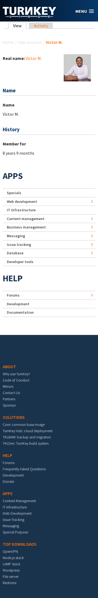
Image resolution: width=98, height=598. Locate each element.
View (19, 25)
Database (15, 253)
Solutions (14, 417)
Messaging (16, 235)
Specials (14, 192)
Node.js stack (13, 557)
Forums (13, 295)
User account (29, 42)
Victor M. (34, 58)
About (9, 366)
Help (13, 278)
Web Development (17, 513)
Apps (13, 175)
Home (8, 42)
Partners (9, 398)
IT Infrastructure (21, 210)
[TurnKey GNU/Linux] (29, 16)
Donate (8, 481)
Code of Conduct (16, 380)
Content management (25, 218)
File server (11, 576)
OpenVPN (10, 551)
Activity (41, 25)
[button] (85, 11)
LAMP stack (11, 564)
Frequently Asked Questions (24, 468)
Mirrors (8, 386)
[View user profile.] (77, 67)
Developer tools (20, 261)
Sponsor (9, 405)
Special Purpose (15, 532)
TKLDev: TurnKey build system (26, 443)
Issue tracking (19, 244)
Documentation (20, 312)
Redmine (9, 582)
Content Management (19, 500)
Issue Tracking (13, 519)
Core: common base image (24, 424)
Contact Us (11, 392)
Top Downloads (19, 544)
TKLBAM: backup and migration (27, 437)
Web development (22, 201)
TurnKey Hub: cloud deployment (28, 430)
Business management (26, 227)
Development (18, 303)
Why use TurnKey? (16, 373)
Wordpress (11, 570)
